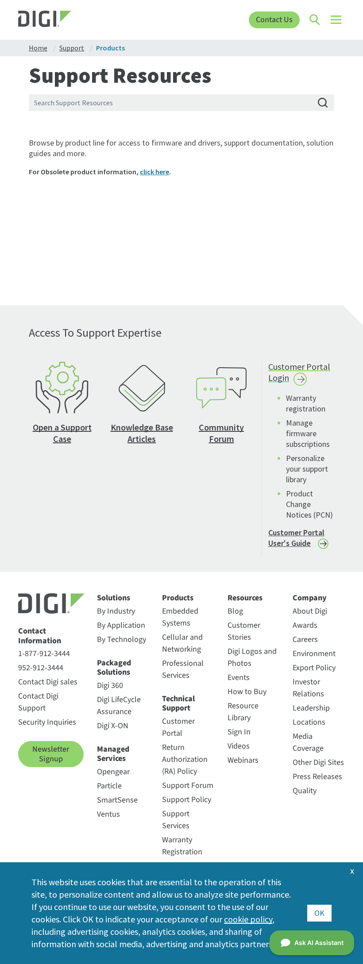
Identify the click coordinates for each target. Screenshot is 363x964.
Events (239, 677)
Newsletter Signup (50, 754)
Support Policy (186, 799)
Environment (314, 653)
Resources (245, 598)
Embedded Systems (180, 617)
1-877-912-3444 (44, 653)
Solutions (113, 598)
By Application (121, 625)
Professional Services (183, 669)
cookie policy (248, 919)
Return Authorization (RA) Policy (185, 759)
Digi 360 (110, 685)
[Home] (59, 20)
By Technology (121, 639)
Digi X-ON (112, 725)
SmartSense (117, 800)
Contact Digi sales (47, 681)
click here (154, 171)
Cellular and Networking (182, 643)
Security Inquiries (47, 722)
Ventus (108, 814)
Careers (305, 639)
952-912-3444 (40, 667)
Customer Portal (178, 727)
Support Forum (187, 785)
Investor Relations (308, 687)
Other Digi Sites (318, 762)
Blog (235, 611)
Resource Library (243, 711)
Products (177, 598)
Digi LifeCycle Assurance (119, 705)
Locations (309, 722)
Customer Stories (244, 631)
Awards (305, 625)
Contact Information (39, 635)
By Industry (116, 611)
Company (310, 598)
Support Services (175, 819)
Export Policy (314, 667)
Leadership (311, 708)
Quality (305, 790)
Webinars (243, 760)
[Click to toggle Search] (315, 20)
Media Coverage (308, 742)
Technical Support (178, 703)
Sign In (239, 731)
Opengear (113, 771)
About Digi (310, 611)
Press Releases (317, 776)
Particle (109, 785)
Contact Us (274, 19)
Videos (239, 746)
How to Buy (247, 691)
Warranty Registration (182, 845)
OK (319, 913)
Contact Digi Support (38, 702)
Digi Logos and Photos (252, 657)
